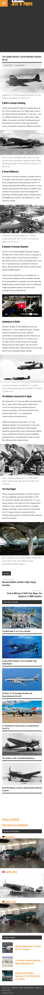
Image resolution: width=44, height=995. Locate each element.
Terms (21, 988)
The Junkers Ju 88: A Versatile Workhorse (18, 758)
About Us (15, 988)
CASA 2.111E (10, 901)
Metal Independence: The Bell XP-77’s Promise (28, 948)
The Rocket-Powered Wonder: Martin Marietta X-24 (28, 962)
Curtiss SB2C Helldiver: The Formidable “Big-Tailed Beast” (19, 662)
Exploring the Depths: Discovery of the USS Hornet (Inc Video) (27, 976)
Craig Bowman (20, 65)
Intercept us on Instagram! (15, 825)
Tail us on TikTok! (10, 819)
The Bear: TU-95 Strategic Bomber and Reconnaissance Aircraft (17, 694)
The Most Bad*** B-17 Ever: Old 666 (16, 631)
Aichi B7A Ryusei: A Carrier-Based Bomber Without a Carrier (22, 789)
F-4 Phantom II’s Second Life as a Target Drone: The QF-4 (20, 727)
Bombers (7, 573)
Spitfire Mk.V (11, 871)
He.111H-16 (10, 836)
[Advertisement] (22, 30)
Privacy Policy (28, 988)
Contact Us (38, 988)
